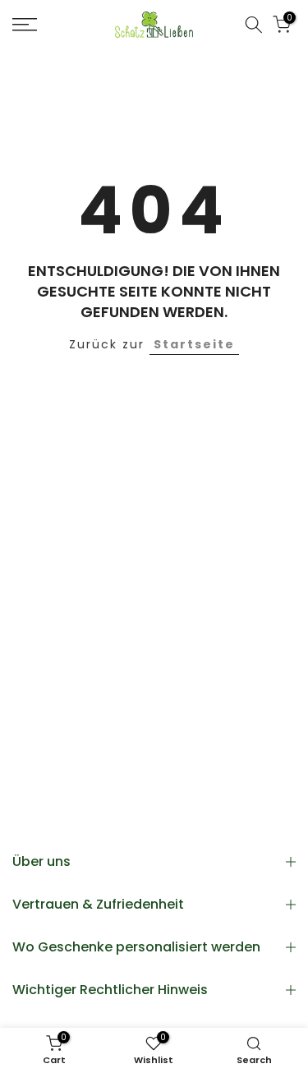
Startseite (194, 344)
